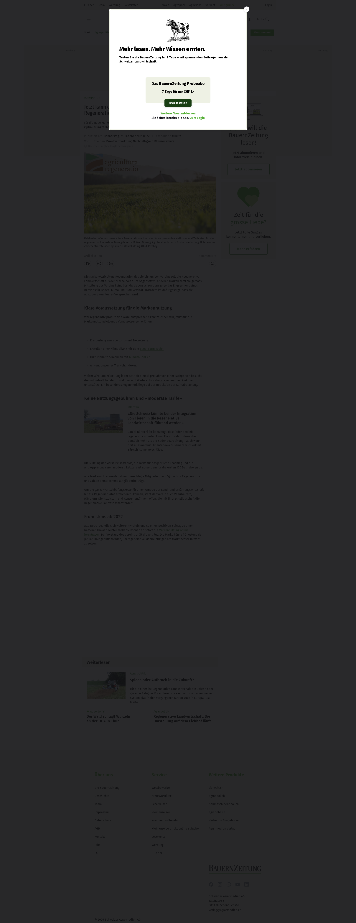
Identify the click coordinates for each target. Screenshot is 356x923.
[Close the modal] (246, 9)
